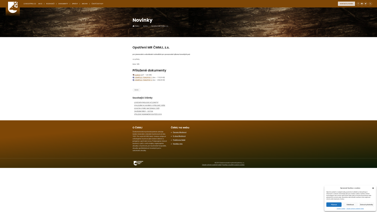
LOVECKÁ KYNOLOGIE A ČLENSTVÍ (146, 102)
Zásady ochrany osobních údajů (355, 208)
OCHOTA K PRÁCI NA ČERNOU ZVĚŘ (146, 108)
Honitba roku (178, 144)
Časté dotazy (97, 4)
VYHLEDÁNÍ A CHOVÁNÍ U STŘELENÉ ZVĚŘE (149, 105)
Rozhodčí (50, 4)
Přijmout (334, 205)
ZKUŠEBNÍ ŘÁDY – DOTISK (143, 111)
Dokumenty (63, 4)
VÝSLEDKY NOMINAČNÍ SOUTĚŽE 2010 (148, 114)
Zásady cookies (341, 208)
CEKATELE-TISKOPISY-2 (143, 80)
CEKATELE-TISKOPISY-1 (143, 77)
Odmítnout (350, 205)
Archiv (85, 4)
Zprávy (75, 4)
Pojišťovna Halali (179, 140)
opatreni (137, 75)
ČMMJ (136, 26)
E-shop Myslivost (179, 136)
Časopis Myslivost (179, 132)
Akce (40, 4)
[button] (373, 188)
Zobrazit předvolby (366, 205)
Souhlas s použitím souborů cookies (233, 165)
